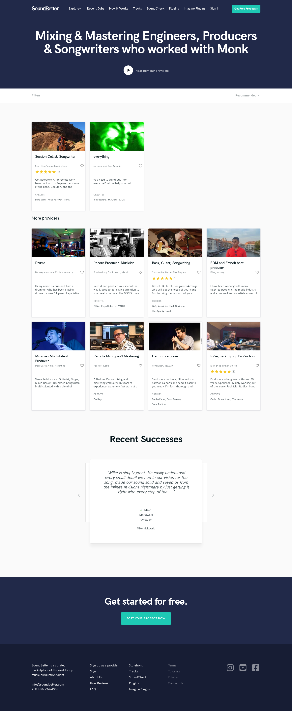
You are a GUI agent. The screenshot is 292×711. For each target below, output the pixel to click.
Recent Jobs (95, 9)
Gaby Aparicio (159, 306)
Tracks (137, 9)
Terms (172, 665)
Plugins (174, 9)
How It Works (118, 9)
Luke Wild (40, 199)
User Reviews (99, 683)
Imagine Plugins (194, 9)
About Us (96, 677)
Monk (67, 199)
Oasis (213, 399)
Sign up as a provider (104, 665)
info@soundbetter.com (48, 685)
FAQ (93, 689)
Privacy (173, 677)
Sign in (214, 9)
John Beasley (174, 399)
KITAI (96, 306)
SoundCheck (155, 9)
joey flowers (100, 199)
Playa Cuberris (108, 306)
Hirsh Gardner (176, 306)
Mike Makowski (146, 528)
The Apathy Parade (162, 311)
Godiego (98, 399)
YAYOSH (112, 199)
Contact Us (175, 683)
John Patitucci (159, 404)
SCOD (122, 199)
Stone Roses (224, 399)
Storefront (136, 665)
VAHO (121, 306)
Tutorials (174, 671)
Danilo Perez (158, 399)
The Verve (237, 399)
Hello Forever (54, 199)
